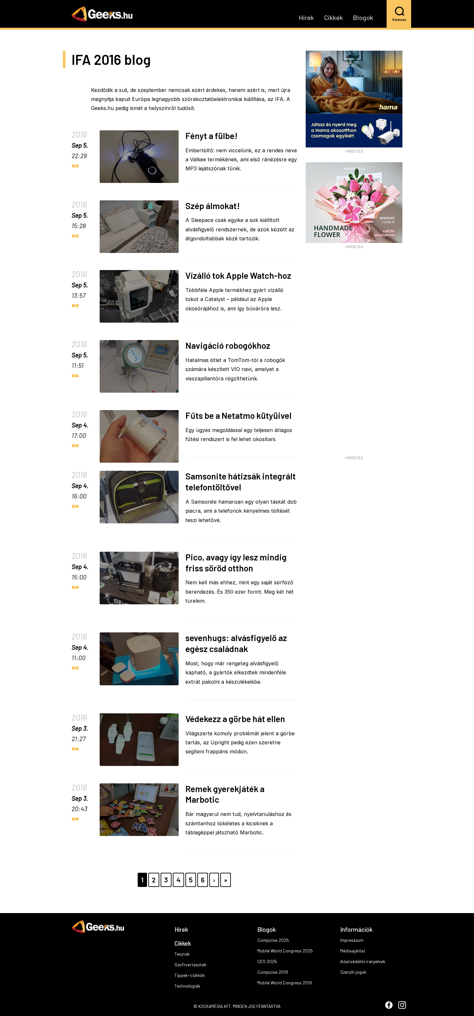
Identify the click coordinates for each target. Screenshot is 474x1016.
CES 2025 (267, 961)
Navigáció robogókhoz (227, 345)
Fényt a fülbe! (211, 135)
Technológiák (187, 986)
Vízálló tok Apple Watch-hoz (238, 275)
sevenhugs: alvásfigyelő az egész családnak (236, 643)
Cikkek (333, 17)
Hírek (306, 17)
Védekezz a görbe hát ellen (235, 718)
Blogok (363, 17)
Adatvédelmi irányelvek (362, 961)
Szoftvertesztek (190, 964)
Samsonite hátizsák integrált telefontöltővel (240, 481)
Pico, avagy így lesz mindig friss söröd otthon (236, 562)
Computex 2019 (272, 972)
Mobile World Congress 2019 (284, 982)
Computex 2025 (273, 940)
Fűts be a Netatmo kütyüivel (238, 415)
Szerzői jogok (353, 972)
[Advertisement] (354, 354)
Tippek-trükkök (189, 975)
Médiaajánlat (352, 950)
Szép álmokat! (212, 205)
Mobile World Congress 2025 (285, 950)
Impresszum (351, 940)
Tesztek (182, 954)
